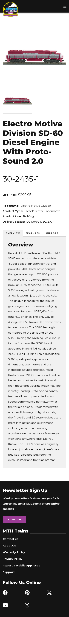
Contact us (10, 539)
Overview (12, 233)
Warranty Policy (14, 552)
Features (33, 233)
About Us (9, 545)
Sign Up (14, 519)
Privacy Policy (12, 558)
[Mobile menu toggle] (65, 6)
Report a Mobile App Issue (21, 565)
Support (52, 233)
